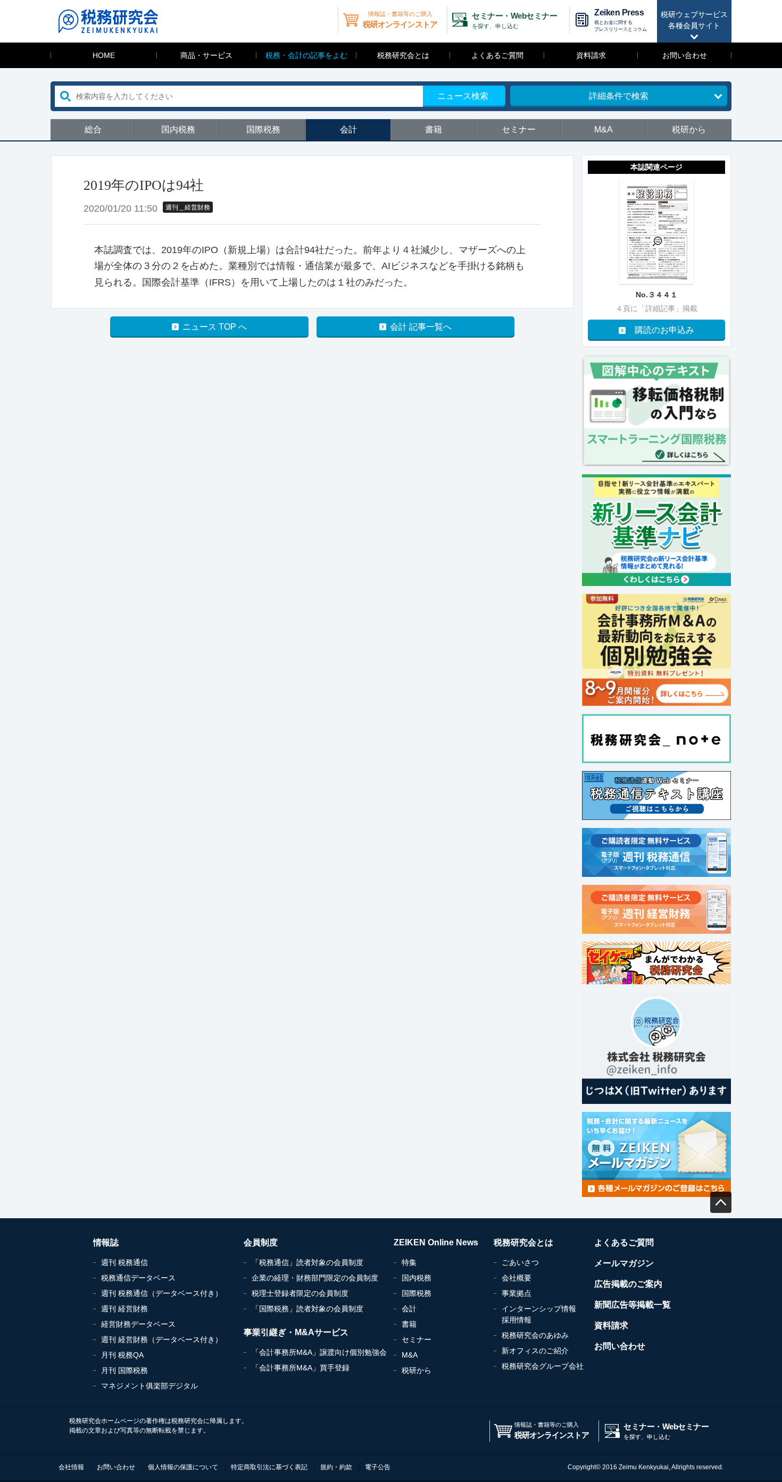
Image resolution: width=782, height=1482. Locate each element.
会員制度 (261, 1242)
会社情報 (71, 1467)
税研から (689, 129)
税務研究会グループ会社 (543, 1366)
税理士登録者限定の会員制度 (300, 1293)
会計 (348, 129)
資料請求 (591, 55)
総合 (93, 129)
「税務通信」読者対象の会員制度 (307, 1262)
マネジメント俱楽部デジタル (149, 1385)
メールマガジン (624, 1263)
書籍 (433, 129)
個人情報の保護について (183, 1467)
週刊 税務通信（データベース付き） (161, 1293)
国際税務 (263, 129)
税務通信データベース (138, 1278)
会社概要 (516, 1278)
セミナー (519, 129)
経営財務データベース (138, 1324)
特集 (409, 1262)
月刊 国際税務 (124, 1370)
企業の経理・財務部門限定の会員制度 (315, 1278)
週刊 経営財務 (124, 1308)
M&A (603, 129)
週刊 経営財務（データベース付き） (161, 1339)
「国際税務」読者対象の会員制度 (307, 1308)
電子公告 (377, 1467)
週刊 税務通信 (124, 1262)
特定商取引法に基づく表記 (269, 1467)
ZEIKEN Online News (436, 1242)
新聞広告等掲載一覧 (632, 1304)
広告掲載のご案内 (628, 1283)
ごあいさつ (520, 1262)
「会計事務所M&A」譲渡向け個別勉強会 (319, 1352)
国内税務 (178, 129)
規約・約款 (336, 1467)
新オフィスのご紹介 (535, 1350)
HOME (104, 55)
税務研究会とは (403, 55)
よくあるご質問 (497, 55)
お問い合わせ (684, 55)
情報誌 (106, 1242)
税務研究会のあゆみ (535, 1335)
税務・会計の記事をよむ (306, 55)
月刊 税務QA (122, 1355)
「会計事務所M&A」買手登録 (301, 1367)
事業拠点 (516, 1293)
